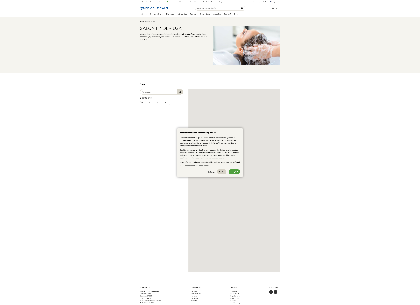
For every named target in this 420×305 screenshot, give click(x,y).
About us (217, 14)
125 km (166, 103)
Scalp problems (157, 14)
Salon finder (205, 14)
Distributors (234, 298)
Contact (227, 14)
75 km (151, 103)
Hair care (170, 14)
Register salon (235, 296)
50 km (143, 103)
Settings (211, 172)
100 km (158, 103)
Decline (221, 172)
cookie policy (190, 165)
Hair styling (182, 14)
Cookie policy (235, 303)
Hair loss (144, 14)
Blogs (236, 14)
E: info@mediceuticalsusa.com (150, 300)
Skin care (194, 14)
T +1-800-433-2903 (147, 303)
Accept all (234, 172)
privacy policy (204, 165)
